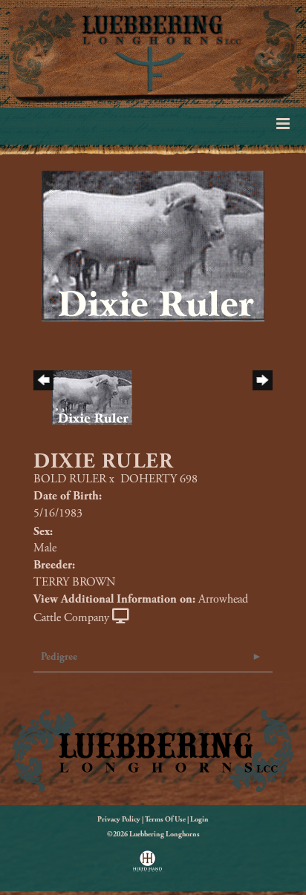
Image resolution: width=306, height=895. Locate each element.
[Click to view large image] (153, 245)
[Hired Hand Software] (147, 866)
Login (199, 819)
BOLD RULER (69, 479)
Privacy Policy (118, 819)
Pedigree (59, 656)
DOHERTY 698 (159, 479)
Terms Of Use (165, 819)
